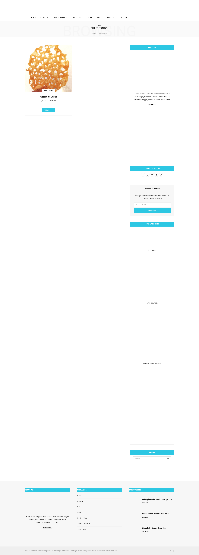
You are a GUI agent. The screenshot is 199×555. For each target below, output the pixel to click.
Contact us (80, 507)
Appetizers (48, 91)
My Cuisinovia (61, 18)
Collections (94, 18)
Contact (123, 18)
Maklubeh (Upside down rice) (154, 528)
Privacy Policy (81, 529)
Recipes (77, 18)
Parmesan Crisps (48, 96)
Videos (110, 18)
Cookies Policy (82, 518)
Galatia (44, 101)
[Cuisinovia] (99, 7)
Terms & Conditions (83, 523)
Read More (152, 104)
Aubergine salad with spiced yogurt (157, 499)
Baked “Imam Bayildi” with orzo (155, 514)
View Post (48, 110)
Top (172, 551)
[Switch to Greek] (99, 44)
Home (33, 18)
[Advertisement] (152, 137)
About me (45, 18)
